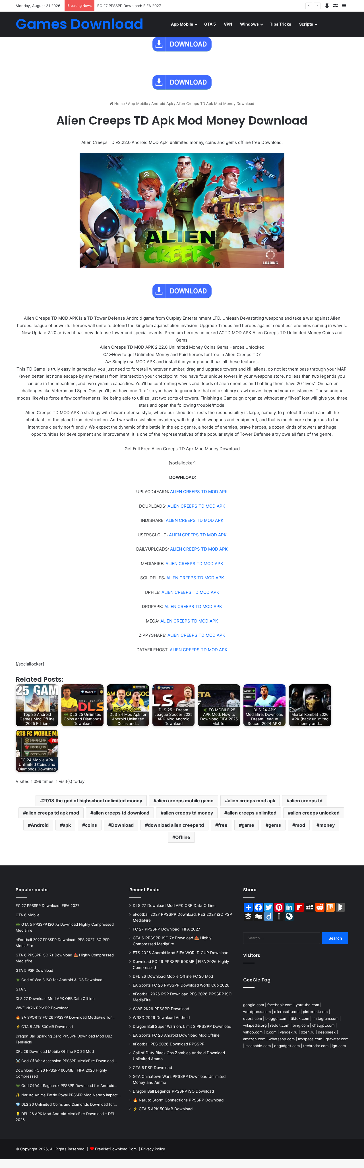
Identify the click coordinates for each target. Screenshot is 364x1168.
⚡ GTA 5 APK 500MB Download (163, 1109)
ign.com (339, 1045)
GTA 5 (210, 24)
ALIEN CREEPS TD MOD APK (199, 491)
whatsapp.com (282, 1039)
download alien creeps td (176, 825)
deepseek (327, 1032)
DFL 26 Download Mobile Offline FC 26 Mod (173, 976)
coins (91, 825)
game (248, 825)
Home (119, 103)
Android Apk (162, 103)
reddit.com (279, 1025)
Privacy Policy (153, 1149)
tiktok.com (300, 1018)
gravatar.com (337, 1039)
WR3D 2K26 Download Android (161, 1017)
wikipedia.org (255, 1025)
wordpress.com (257, 1011)
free (223, 825)
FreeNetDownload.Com (115, 1149)
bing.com (301, 1025)
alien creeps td (305, 800)
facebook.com (279, 1004)
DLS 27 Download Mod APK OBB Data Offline (174, 905)
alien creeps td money (188, 813)
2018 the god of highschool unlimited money (92, 800)
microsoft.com (286, 1011)
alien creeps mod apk (251, 800)
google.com (253, 1004)
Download (122, 825)
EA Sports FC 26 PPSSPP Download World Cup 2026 (181, 985)
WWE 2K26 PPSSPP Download (161, 1008)
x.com (271, 1032)
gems (274, 825)
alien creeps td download (121, 813)
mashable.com (258, 1045)
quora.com (252, 1018)
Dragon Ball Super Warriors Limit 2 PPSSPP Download (182, 1026)
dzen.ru (308, 1032)
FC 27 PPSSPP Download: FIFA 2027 (129, 5)
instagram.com (325, 1018)
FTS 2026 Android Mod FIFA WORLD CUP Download (180, 952)
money (327, 825)
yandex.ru (288, 1032)
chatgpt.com (323, 1025)
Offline (182, 837)
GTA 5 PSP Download (152, 1067)
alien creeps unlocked (315, 813)
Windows (249, 24)
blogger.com (276, 1018)
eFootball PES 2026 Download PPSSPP (168, 1044)
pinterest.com (315, 1011)
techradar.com (315, 1045)
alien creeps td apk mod (52, 813)
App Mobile (182, 24)
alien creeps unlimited (251, 813)
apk (67, 825)
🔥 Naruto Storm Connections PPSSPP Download (178, 1100)
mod (300, 825)
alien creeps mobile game (185, 800)
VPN (228, 24)
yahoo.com (252, 1032)
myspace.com (310, 1039)
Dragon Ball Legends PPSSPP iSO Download (173, 1091)
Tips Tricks (280, 24)
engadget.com (287, 1045)
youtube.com (307, 1004)
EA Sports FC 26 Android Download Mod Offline (176, 1035)
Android (40, 825)
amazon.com (254, 1039)
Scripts (306, 24)
